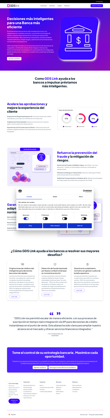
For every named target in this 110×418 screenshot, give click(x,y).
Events (58, 393)
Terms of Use (83, 414)
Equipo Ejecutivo (77, 387)
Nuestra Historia (76, 385)
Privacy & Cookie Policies (96, 414)
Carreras (74, 391)
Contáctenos (99, 1)
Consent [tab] (29, 196)
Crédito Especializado (46, 391)
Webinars (58, 387)
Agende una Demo (14, 59)
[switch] (45, 218)
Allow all (79, 225)
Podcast (58, 389)
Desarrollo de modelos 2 (30, 393)
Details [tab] (55, 196)
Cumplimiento (27, 391)
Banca (41, 385)
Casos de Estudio (61, 385)
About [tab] (81, 196)
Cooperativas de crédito (47, 387)
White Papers (60, 391)
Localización (75, 389)
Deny (30, 225)
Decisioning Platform (29, 385)
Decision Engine (27, 389)
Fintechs (42, 389)
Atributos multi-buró (29, 395)
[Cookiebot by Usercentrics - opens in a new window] (84, 191)
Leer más (14, 296)
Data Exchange (27, 387)
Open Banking (27, 397)
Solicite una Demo (97, 5)
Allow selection (55, 225)
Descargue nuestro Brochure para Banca (63, 367)
